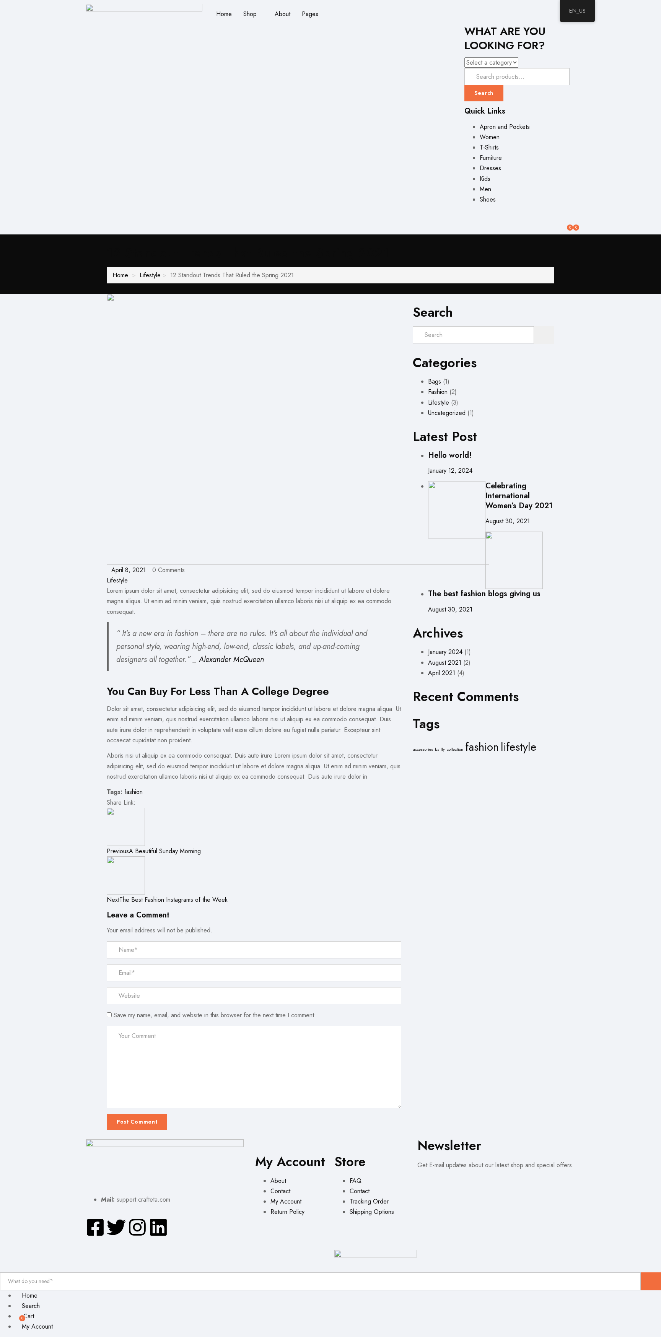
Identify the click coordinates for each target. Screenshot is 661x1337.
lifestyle (518, 747)
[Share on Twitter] (147, 802)
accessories (423, 749)
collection (455, 749)
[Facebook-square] (95, 1227)
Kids (485, 178)
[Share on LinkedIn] (153, 802)
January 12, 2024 (450, 470)
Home (224, 14)
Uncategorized (447, 412)
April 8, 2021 (128, 570)
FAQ (355, 1180)
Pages (311, 14)
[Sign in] (461, 215)
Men (485, 189)
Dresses (490, 168)
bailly (440, 749)
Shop (251, 14)
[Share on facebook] (140, 802)
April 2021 (441, 672)
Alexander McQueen (231, 659)
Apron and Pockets (505, 126)
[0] (566, 225)
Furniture (491, 157)
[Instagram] (137, 1227)
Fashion (438, 391)
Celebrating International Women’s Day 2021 (519, 495)
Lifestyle (150, 275)
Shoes (488, 199)
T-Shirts (489, 147)
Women (490, 137)
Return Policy (287, 1211)
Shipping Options (372, 1211)
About (282, 14)
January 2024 (445, 651)
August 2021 (444, 662)
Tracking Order (369, 1201)
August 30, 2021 (507, 521)
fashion (133, 791)
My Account (285, 1201)
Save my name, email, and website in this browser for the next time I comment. (215, 1015)
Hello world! (450, 455)
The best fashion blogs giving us (484, 593)
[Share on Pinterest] (165, 802)
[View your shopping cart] (572, 225)
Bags (434, 381)
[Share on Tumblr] (160, 802)
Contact (280, 1191)
